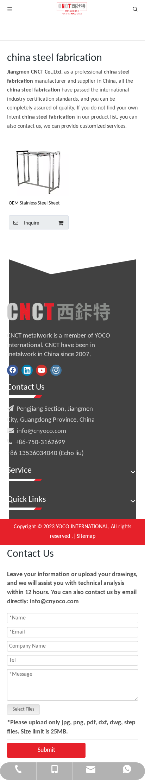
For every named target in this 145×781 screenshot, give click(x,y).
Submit (46, 750)
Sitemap (86, 536)
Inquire (31, 223)
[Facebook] (12, 370)
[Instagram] (56, 370)
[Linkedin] (27, 370)
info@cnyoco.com (41, 431)
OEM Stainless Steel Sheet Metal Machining (34, 203)
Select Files (23, 709)
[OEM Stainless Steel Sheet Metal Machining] (39, 166)
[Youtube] (41, 370)
